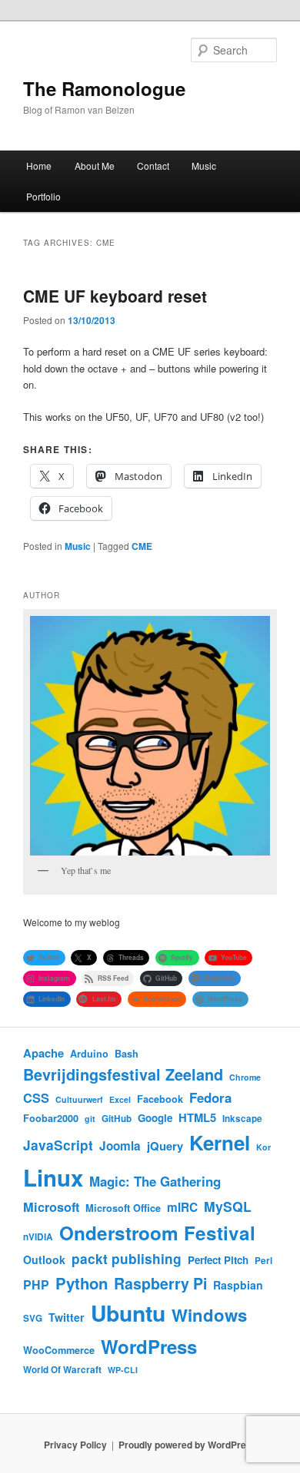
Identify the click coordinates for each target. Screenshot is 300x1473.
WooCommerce (59, 1350)
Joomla (120, 1145)
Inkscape (242, 1118)
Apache (43, 1052)
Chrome (245, 1077)
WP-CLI (123, 1369)
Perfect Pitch (218, 1260)
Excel (120, 1099)
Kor (263, 1147)
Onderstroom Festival (157, 1233)
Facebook (160, 1099)
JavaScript (58, 1144)
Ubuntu (128, 1313)
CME (142, 546)
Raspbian (238, 1285)
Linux (53, 1177)
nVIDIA (38, 1236)
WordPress (149, 1346)
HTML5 (197, 1117)
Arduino (89, 1054)
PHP (36, 1284)
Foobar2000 (50, 1118)
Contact (153, 165)
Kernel (219, 1142)
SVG (32, 1318)
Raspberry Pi (160, 1283)
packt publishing (127, 1258)
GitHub (117, 1118)
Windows (209, 1315)
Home (39, 165)
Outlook (44, 1259)
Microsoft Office (123, 1208)
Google (155, 1118)
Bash (126, 1054)
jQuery (165, 1145)
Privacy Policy (75, 1444)
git (90, 1118)
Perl (263, 1260)
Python (81, 1283)
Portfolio (43, 196)
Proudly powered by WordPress (187, 1444)
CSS (36, 1098)
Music (204, 165)
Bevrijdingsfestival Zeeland (123, 1074)
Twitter (66, 1317)
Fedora (210, 1097)
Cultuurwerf (79, 1099)
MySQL (228, 1206)
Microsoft (51, 1207)
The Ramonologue (104, 88)
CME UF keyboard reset (115, 295)
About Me (95, 165)
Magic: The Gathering (155, 1181)
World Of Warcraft (62, 1369)
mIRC (182, 1207)
